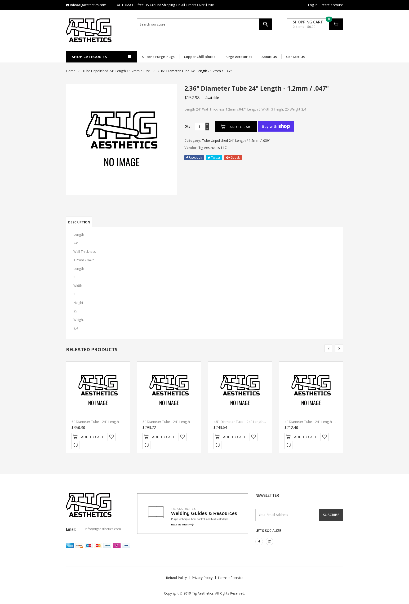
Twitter (215, 157)
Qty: (187, 126)
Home (71, 71)
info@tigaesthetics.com (87, 5)
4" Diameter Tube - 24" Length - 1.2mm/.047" (320, 421)
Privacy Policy (202, 577)
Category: (192, 140)
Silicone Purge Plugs (158, 56)
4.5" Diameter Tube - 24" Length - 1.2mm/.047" (249, 421)
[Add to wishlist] (111, 437)
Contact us (295, 56)
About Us (269, 56)
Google (235, 157)
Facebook (195, 157)
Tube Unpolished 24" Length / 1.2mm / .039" (116, 71)
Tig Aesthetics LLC (212, 147)
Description (79, 222)
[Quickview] (75, 445)
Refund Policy (176, 577)
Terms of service (230, 577)
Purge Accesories (238, 56)
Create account (331, 5)
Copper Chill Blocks (199, 56)
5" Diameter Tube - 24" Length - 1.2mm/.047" (177, 421)
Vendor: (190, 147)
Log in (312, 5)
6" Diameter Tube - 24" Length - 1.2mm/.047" (106, 421)
